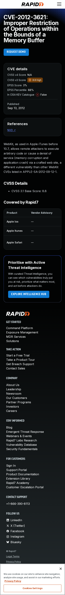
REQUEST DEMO (16, 52)
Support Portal (16, 470)
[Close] (61, 569)
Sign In (11, 465)
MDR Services (16, 336)
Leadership (13, 389)
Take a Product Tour (20, 360)
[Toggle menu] (59, 4)
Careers (11, 411)
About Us (12, 385)
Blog (9, 427)
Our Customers (16, 398)
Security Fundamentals (22, 449)
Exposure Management (22, 332)
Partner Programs (18, 402)
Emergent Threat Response (25, 432)
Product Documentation (22, 474)
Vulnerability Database (21, 444)
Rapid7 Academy (17, 483)
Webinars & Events (19, 436)
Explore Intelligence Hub (28, 294)
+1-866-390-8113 (18, 504)
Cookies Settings (32, 588)
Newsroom (13, 393)
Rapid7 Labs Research (21, 440)
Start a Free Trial (17, 355)
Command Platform (19, 328)
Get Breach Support (20, 364)
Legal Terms (13, 556)
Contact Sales (15, 368)
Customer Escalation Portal (25, 487)
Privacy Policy (13, 561)
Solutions (12, 341)
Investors (12, 406)
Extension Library (18, 478)
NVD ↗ (11, 130)
